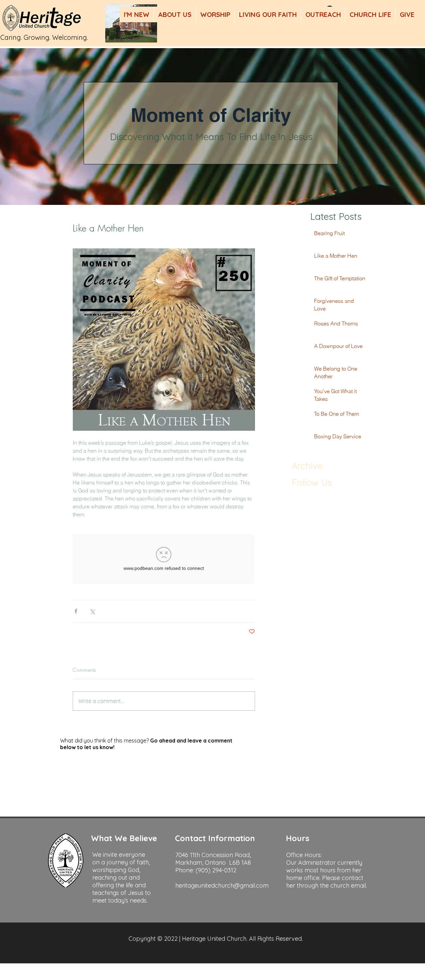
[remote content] (164, 559)
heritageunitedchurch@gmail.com (222, 885)
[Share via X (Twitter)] (92, 611)
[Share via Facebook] (76, 611)
